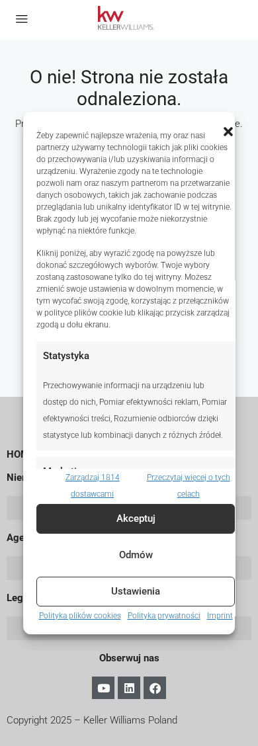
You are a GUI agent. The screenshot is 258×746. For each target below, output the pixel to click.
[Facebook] (155, 688)
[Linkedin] (129, 688)
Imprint (220, 615)
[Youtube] (103, 688)
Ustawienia (135, 591)
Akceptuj (135, 518)
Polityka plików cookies (80, 615)
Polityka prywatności (164, 615)
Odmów (136, 555)
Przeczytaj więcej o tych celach (188, 486)
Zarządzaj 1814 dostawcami (92, 486)
